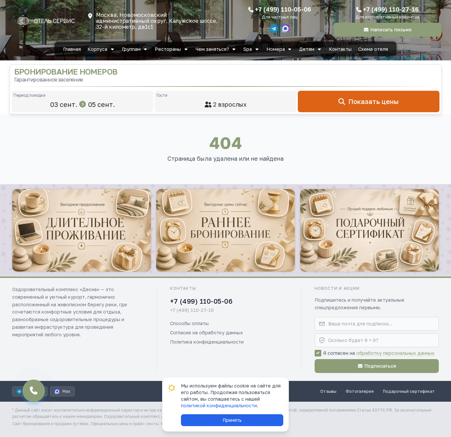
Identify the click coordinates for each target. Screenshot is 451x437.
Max (66, 391)
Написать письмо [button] (391, 29)
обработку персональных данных (395, 353)
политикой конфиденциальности (219, 405)
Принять (232, 420)
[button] (81, 230)
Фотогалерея (360, 391)
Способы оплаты (189, 323)
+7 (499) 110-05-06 (283, 9)
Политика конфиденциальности (207, 342)
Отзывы (328, 391)
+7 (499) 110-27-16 (391, 9)
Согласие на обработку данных (206, 332)
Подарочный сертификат (409, 391)
